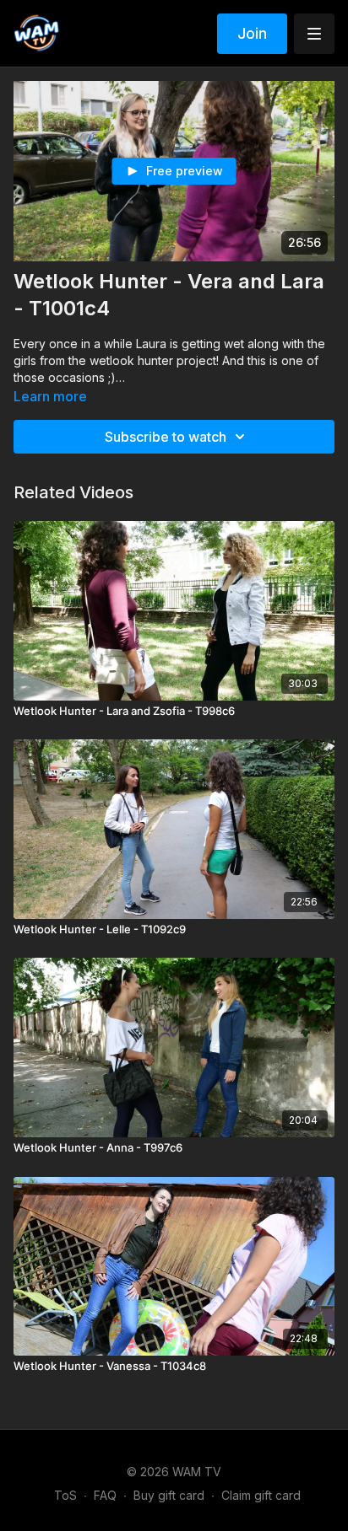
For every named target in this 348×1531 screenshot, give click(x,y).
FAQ (105, 1495)
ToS (65, 1495)
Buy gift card (168, 1495)
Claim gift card (261, 1495)
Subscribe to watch (165, 436)
